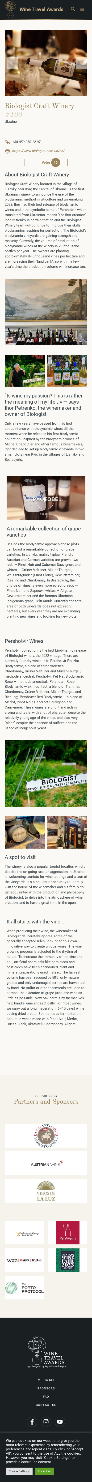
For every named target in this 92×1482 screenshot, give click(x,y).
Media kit (46, 1380)
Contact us (46, 1405)
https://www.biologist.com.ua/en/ (38, 151)
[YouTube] (60, 1422)
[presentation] (12, 63)
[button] (73, 9)
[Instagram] (46, 1422)
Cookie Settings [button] (19, 1471)
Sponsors (46, 1388)
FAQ (46, 1396)
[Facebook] (32, 1422)
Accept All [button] (44, 1471)
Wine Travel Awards (41, 9)
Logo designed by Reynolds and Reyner (46, 1366)
